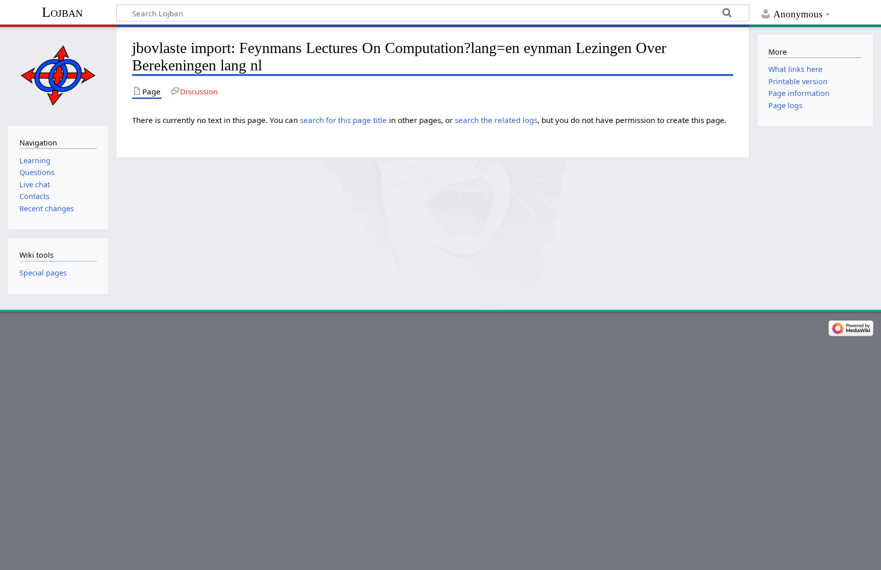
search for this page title (343, 120)
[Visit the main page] (57, 75)
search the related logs (496, 120)
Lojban (62, 12)
